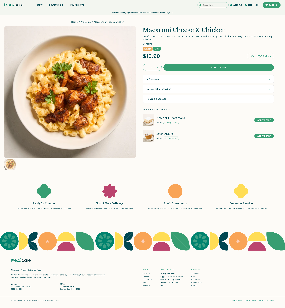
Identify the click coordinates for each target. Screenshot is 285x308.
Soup (144, 282)
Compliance (196, 282)
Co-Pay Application (168, 274)
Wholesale (195, 279)
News (193, 277)
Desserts (146, 285)
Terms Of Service (250, 300)
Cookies (261, 300)
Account (237, 5)
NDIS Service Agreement (170, 279)
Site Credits (270, 300)
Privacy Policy (237, 300)
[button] (272, 5)
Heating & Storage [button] (156, 98)
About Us (195, 274)
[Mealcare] (13, 4)
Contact (194, 285)
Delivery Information (169, 282)
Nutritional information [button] (159, 89)
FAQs (162, 285)
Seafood (146, 274)
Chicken (145, 277)
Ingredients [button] (153, 79)
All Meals (86, 22)
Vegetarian (147, 279)
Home (74, 22)
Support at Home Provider (171, 277)
